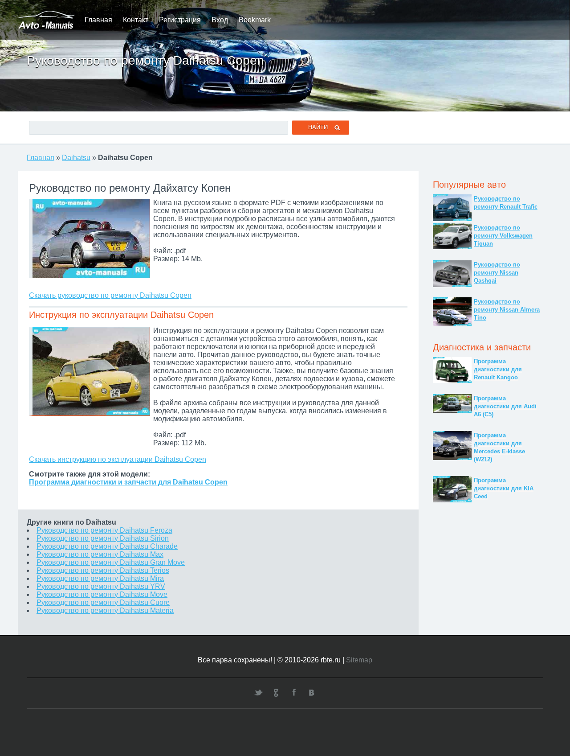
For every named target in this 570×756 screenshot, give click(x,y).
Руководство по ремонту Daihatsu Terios (103, 570)
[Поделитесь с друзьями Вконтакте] (311, 692)
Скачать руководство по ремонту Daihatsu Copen (110, 295)
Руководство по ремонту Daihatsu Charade (107, 546)
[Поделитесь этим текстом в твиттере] (258, 692)
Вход (220, 20)
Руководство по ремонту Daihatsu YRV (101, 586)
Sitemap (359, 660)
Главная (98, 20)
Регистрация (180, 20)
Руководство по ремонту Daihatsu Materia (105, 610)
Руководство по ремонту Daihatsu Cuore (103, 602)
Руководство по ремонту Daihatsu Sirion (103, 538)
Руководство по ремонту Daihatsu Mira (100, 578)
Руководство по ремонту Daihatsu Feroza (104, 530)
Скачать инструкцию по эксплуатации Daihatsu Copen (117, 459)
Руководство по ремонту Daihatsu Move (102, 594)
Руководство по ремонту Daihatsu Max (100, 554)
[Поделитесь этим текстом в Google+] (276, 692)
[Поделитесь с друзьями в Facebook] (293, 692)
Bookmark (255, 20)
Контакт (135, 20)
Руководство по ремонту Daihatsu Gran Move (111, 562)
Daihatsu (76, 157)
